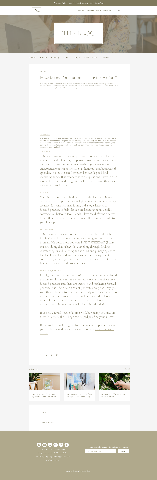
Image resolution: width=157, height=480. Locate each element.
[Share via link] (57, 355)
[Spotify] (39, 445)
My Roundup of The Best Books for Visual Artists (113, 395)
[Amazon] (67, 445)
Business (66, 57)
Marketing (55, 57)
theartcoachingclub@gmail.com (53, 449)
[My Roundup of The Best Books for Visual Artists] (114, 381)
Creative (43, 57)
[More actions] (117, 71)
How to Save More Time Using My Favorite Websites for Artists (44, 395)
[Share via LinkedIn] (51, 355)
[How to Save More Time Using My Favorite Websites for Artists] (44, 381)
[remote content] (79, 112)
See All (127, 369)
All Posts (32, 57)
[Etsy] (55, 445)
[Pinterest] (50, 445)
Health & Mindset (91, 57)
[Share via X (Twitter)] (46, 355)
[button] (98, 10)
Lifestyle (76, 57)
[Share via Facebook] (41, 355)
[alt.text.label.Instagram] (61, 445)
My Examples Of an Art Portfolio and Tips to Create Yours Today (79, 395)
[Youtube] (44, 445)
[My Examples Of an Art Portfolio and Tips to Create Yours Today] (79, 381)
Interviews (105, 57)
